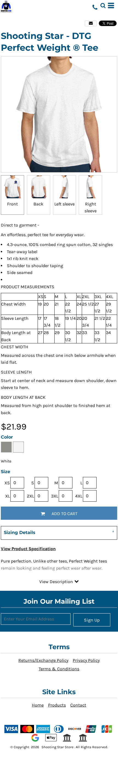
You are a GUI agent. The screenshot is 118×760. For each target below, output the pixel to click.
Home (38, 705)
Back (38, 204)
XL (7, 496)
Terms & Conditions (59, 668)
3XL (54, 496)
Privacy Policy (86, 660)
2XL (30, 496)
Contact (78, 705)
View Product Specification (28, 548)
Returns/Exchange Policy (43, 660)
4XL (78, 496)
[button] (103, 5)
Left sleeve (64, 204)
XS (7, 482)
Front (12, 204)
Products (57, 705)
